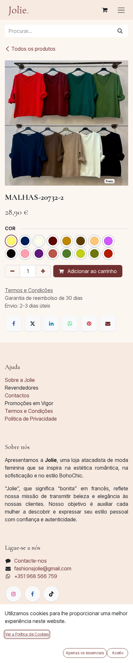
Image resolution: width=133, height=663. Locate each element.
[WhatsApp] (70, 323)
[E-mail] (108, 323)
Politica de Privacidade (31, 418)
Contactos (17, 395)
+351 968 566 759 (35, 576)
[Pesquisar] (120, 31)
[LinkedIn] (51, 323)
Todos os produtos (33, 49)
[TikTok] (51, 594)
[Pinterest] (89, 323)
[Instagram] (13, 594)
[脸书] (32, 594)
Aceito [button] (117, 652)
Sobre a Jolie (20, 380)
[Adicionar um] (43, 271)
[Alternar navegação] (121, 10)
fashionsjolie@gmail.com (42, 568)
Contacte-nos (30, 560)
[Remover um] (12, 271)
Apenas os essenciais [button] (85, 652)
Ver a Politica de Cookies (27, 634)
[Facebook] (13, 323)
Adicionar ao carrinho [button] (91, 271)
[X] (32, 323)
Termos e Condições (29, 411)
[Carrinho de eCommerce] (104, 10)
